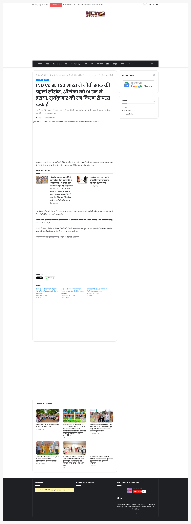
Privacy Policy (128, 114)
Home (39, 75)
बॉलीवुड (115, 64)
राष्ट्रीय (40, 64)
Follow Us (39, 482)
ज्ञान (47, 64)
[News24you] (95, 14)
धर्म (92, 64)
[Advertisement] (95, 42)
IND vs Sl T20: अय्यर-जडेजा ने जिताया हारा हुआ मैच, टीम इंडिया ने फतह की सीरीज (72, 291)
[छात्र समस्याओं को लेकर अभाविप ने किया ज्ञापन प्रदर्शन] (47, 415)
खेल (66, 64)
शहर (86, 64)
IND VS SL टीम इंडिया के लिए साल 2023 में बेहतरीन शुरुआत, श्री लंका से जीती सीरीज (46, 291)
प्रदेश (107, 64)
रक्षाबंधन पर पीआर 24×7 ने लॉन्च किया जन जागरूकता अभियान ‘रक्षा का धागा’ (99, 180)
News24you (127, 110)
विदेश (122, 64)
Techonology (76, 64)
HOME (45, 75)
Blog (125, 107)
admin (40, 118)
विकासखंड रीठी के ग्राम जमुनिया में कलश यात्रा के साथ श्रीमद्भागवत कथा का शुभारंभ (47, 459)
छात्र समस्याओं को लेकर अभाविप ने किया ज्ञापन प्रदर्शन (77, 5)
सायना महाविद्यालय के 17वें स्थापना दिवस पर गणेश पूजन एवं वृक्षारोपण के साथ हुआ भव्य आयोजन (101, 460)
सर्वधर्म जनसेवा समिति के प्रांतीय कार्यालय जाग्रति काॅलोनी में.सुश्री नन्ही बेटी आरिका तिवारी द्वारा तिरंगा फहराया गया (101, 427)
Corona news (57, 64)
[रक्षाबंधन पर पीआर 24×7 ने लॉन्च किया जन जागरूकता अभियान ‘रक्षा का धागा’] (82, 180)
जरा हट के (100, 64)
